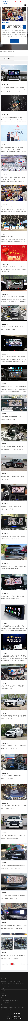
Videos (3, 993)
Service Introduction (6, 1000)
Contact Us (9, 1009)
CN (17, 2)
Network (3, 995)
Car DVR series (20, 983)
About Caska (4, 1007)
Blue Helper (15, 1000)
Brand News (7, 58)
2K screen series (18, 981)
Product (3, 979)
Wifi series (3, 981)
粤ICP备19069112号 (16, 1016)
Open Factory (12, 1007)
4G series (10, 981)
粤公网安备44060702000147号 (14, 1018)
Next (23, 964)
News (12, 51)
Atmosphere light (5, 986)
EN (22, 2)
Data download (5, 1002)
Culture (3, 1009)
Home (8, 51)
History (18, 1007)
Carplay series (11, 983)
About (3, 1005)
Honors (23, 1007)
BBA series (3, 983)
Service (3, 998)
